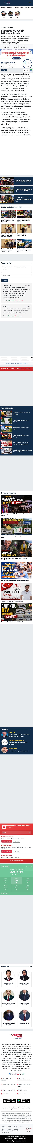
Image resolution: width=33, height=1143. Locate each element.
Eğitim (28, 1107)
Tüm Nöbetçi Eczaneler (17, 860)
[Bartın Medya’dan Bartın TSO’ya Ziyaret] (24, 228)
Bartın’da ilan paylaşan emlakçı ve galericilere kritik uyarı (23, 220)
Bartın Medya (5, 1132)
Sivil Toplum (17, 1109)
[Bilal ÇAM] (4, 734)
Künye (3, 1130)
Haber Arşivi (22, 1094)
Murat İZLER (13, 749)
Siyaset (16, 7)
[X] (12, 1074)
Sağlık (11, 1109)
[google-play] (24, 1101)
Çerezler (18, 1141)
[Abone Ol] (31, 70)
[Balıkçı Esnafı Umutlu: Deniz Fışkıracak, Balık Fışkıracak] (8, 213)
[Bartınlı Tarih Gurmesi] (4, 742)
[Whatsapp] (23, 1074)
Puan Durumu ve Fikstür (9, 1090)
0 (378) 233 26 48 (7, 841)
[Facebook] (9, 1074)
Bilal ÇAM (12, 732)
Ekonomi (10, 27)
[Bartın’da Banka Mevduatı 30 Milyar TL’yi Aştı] (24, 243)
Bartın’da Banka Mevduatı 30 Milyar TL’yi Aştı (24, 250)
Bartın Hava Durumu (24, 1078)
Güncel (9, 7)
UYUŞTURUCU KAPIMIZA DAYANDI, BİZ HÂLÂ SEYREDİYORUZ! (19, 735)
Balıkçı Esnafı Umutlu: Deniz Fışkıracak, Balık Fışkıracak (7, 220)
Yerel (28, 1109)
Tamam (23, 1141)
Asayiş (3, 7)
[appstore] (9, 1101)
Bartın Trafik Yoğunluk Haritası (23, 1085)
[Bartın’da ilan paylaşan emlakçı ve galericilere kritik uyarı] (24, 213)
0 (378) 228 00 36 (7, 851)
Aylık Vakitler (5, 893)
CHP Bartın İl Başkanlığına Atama (18, 751)
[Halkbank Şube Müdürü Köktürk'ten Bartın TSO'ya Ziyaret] (8, 243)
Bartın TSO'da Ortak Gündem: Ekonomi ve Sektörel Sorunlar (7, 235)
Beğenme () (19, 300)
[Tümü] (31, 729)
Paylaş (4, 70)
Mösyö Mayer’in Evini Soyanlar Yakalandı (18, 743)
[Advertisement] (16, 338)
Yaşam (27, 7)
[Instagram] (15, 1074)
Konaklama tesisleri (14, 1130)
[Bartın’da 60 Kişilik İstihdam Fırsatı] (16, 58)
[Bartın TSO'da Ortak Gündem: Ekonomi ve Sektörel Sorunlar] (8, 228)
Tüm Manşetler (23, 1090)
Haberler (3, 27)
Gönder (4, 280)
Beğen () (11, 300)
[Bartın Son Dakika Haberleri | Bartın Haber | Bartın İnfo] (7, 2)
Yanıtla (6, 300)
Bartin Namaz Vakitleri (9, 1084)
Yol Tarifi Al (17, 841)
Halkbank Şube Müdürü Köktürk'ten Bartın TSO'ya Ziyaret (8, 250)
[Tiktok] (21, 1074)
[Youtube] (18, 1074)
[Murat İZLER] (4, 750)
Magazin (16, 1129)
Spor (21, 7)
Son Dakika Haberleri (8, 1094)
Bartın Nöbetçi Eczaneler (6, 1079)
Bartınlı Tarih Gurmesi (16, 740)
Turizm (24, 1109)
